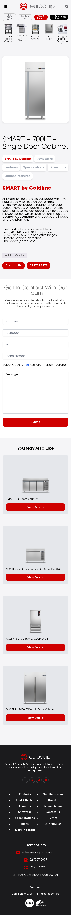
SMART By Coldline (18, 159)
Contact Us (25, 17)
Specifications (33, 167)
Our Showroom (53, 794)
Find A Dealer (41, 17)
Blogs (25, 824)
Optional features (17, 176)
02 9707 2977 (9, 17)
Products (25, 794)
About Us (25, 806)
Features (11, 167)
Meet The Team (25, 830)
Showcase (24, 812)
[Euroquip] (35, 903)
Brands (52, 800)
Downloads (58, 167)
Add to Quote (60, 17)
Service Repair (53, 806)
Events (52, 818)
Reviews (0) (44, 159)
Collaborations (25, 818)
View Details (35, 507)
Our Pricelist (53, 824)
